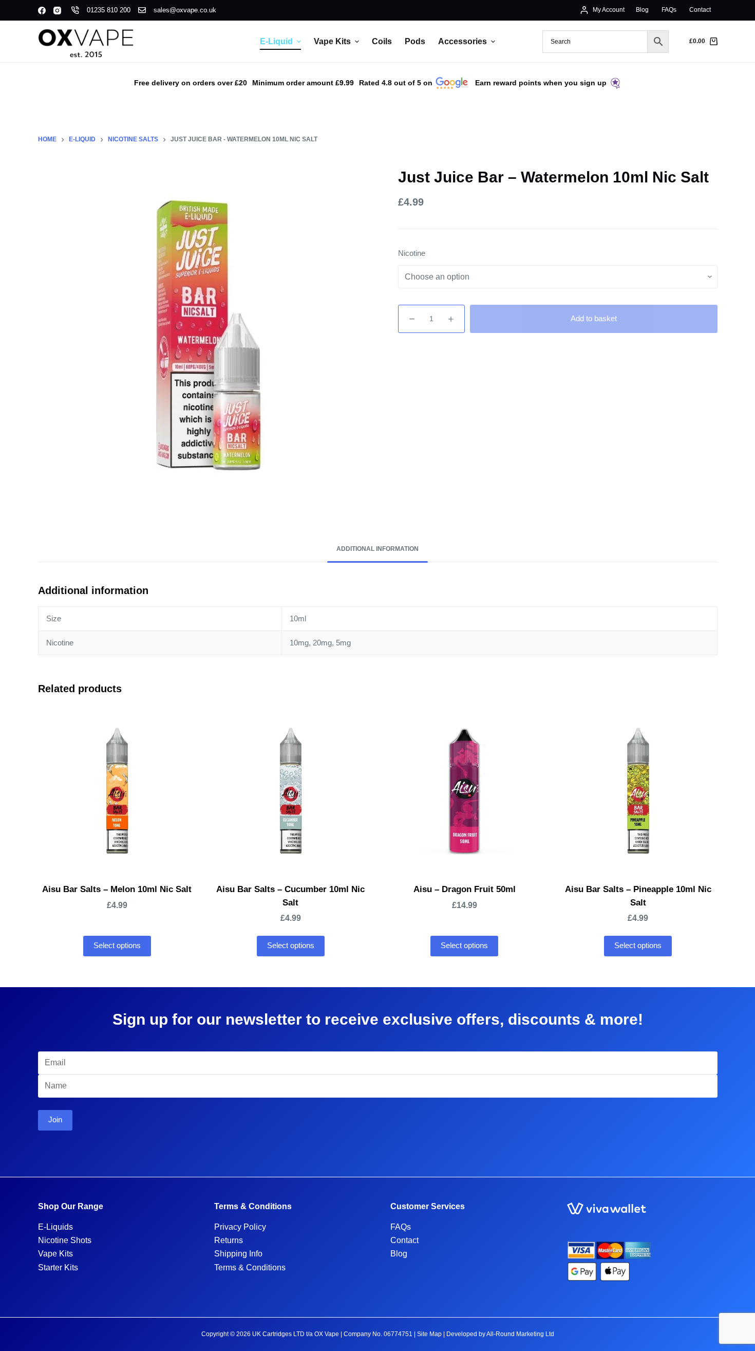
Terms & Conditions (250, 1267)
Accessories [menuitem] (462, 41)
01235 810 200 (108, 10)
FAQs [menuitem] (669, 9)
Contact (404, 1240)
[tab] (377, 549)
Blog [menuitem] (642, 9)
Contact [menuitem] (700, 9)
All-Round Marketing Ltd (520, 1334)
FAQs (400, 1227)
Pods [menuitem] (415, 41)
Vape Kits (55, 1253)
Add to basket (594, 318)
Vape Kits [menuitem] (332, 41)
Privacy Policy (240, 1227)
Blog (398, 1253)
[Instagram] (57, 10)
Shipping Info (238, 1253)
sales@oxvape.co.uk (185, 10)
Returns (228, 1240)
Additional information (377, 548)
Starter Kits (58, 1267)
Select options (117, 945)
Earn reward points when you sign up (541, 83)
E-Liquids (55, 1227)
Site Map (429, 1334)
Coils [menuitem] (382, 41)
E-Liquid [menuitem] (276, 41)
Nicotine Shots (64, 1240)
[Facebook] (42, 10)
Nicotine (411, 253)
